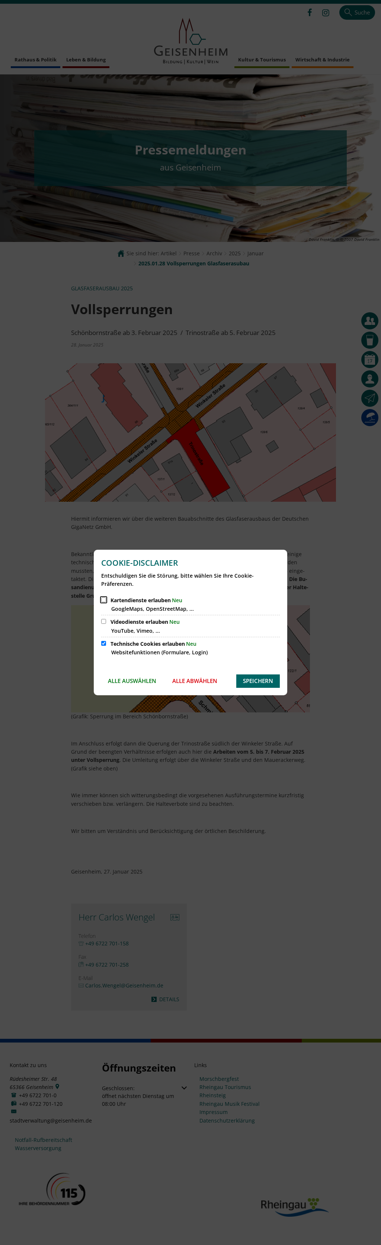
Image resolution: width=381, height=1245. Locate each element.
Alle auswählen (132, 680)
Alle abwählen (194, 680)
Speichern (258, 680)
